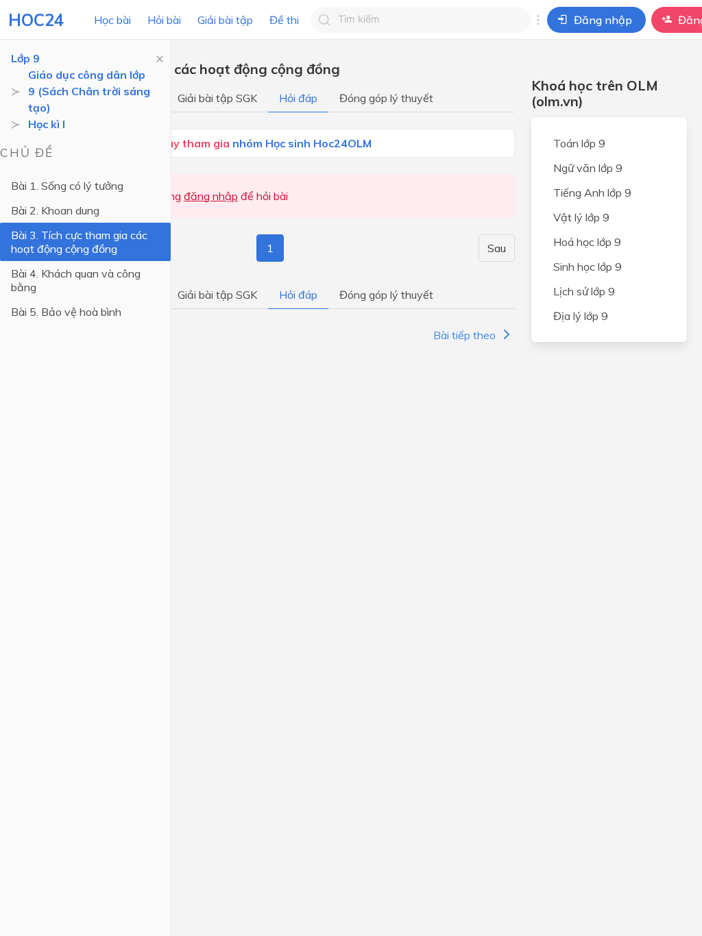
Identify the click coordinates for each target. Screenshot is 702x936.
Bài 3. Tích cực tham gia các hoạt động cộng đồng (79, 242)
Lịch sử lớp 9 (584, 291)
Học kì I (46, 124)
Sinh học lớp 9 (587, 266)
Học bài (112, 20)
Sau (496, 248)
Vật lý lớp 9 (581, 217)
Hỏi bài (164, 20)
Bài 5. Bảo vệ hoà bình (66, 312)
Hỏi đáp (298, 98)
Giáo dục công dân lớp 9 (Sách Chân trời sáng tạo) (89, 91)
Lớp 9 (25, 58)
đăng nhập (211, 196)
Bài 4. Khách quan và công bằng (76, 280)
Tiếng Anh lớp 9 (592, 192)
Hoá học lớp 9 (587, 242)
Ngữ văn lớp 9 (587, 168)
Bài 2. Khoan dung (55, 210)
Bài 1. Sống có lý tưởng (67, 186)
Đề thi (284, 20)
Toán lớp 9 (579, 143)
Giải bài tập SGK (217, 98)
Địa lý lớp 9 (580, 316)
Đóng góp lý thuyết (386, 98)
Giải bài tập (225, 20)
